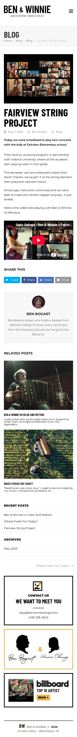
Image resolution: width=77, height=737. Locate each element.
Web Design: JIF (48, 731)
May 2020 (11, 548)
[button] (71, 11)
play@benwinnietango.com (38, 612)
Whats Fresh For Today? (18, 483)
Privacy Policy (27, 731)
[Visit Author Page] (38, 301)
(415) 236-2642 (38, 617)
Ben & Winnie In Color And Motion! (24, 414)
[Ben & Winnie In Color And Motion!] (38, 385)
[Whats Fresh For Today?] (38, 454)
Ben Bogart (39, 131)
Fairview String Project (20, 528)
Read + (43, 697)
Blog (59, 131)
